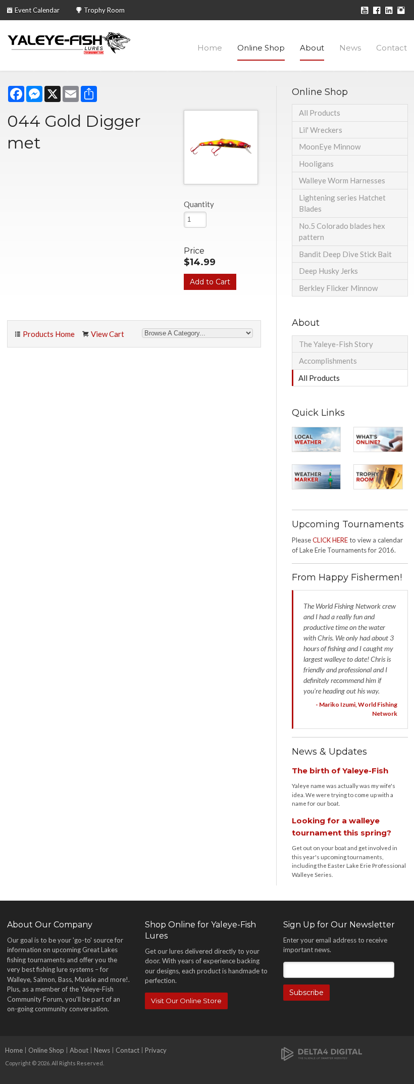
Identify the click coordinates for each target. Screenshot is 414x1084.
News (350, 48)
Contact (391, 48)
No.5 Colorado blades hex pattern (342, 231)
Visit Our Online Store (186, 1001)
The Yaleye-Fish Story (336, 344)
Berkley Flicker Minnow (338, 287)
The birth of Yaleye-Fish (340, 770)
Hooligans (316, 163)
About (312, 48)
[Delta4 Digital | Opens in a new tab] (321, 1053)
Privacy (156, 1050)
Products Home (49, 333)
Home (209, 48)
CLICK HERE (330, 540)
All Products (319, 112)
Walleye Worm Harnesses (342, 180)
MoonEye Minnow (329, 146)
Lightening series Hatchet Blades (342, 203)
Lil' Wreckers (320, 129)
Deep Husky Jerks (328, 270)
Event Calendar (37, 10)
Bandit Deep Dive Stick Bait (345, 254)
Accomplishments (328, 360)
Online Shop (261, 48)
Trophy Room (104, 10)
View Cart (107, 333)
